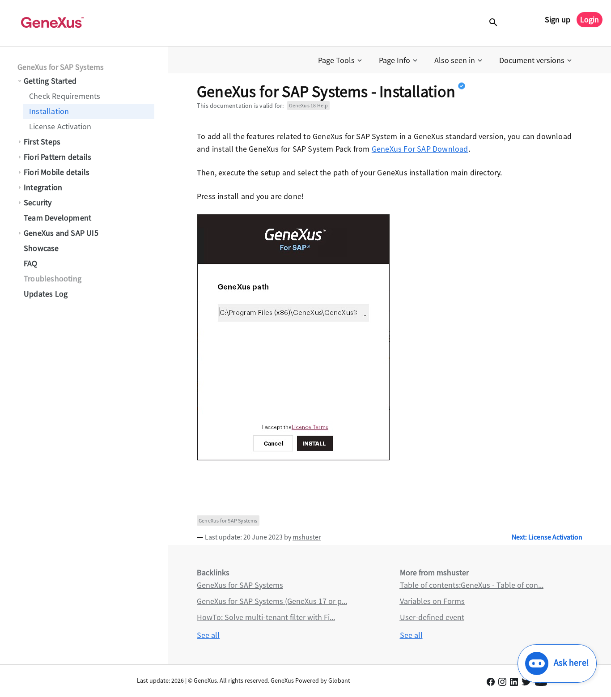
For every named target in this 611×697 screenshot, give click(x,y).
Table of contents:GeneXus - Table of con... (471, 585)
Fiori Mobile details (56, 172)
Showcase (41, 248)
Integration (43, 187)
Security (38, 202)
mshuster (307, 536)
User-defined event (432, 617)
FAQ (31, 263)
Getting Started (50, 81)
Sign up (557, 19)
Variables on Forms (432, 601)
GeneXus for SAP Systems (60, 67)
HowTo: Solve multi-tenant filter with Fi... (266, 617)
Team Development (57, 217)
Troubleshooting (52, 278)
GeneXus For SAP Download (420, 149)
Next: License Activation (547, 536)
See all (208, 635)
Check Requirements (65, 96)
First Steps (42, 141)
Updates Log (46, 294)
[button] (341, 60)
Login (589, 19)
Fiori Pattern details (57, 157)
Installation (49, 111)
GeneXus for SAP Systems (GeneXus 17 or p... (272, 601)
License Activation (60, 126)
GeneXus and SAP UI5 (61, 233)
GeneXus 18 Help (308, 105)
